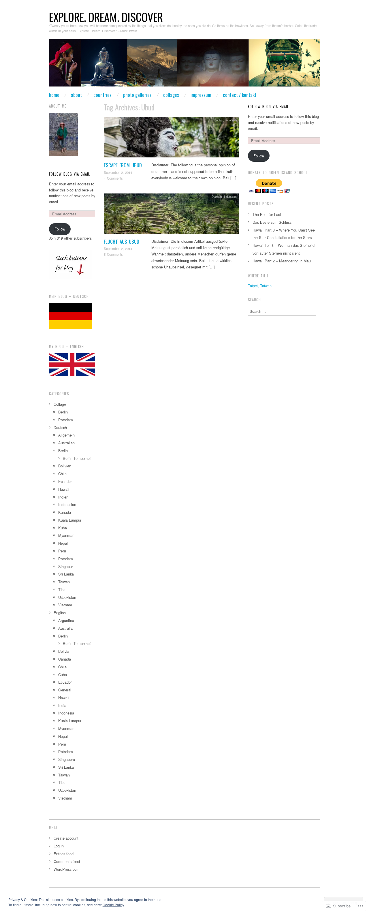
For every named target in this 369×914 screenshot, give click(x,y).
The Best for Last (267, 214)
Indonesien (230, 197)
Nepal (63, 543)
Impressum (201, 94)
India (62, 705)
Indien (63, 497)
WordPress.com (67, 869)
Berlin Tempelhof (77, 458)
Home (54, 94)
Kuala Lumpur (69, 520)
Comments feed (67, 861)
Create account (66, 838)
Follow (59, 229)
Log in (59, 846)
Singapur (65, 566)
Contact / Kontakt (239, 94)
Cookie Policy (113, 904)
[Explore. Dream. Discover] (184, 65)
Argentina (66, 620)
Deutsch (217, 197)
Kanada (64, 512)
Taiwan (64, 581)
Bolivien (64, 466)
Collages (171, 94)
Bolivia (63, 651)
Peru (62, 551)
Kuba (62, 528)
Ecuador (65, 481)
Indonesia (231, 120)
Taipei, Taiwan (260, 285)
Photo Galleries (137, 94)
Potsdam (65, 419)
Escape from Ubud (123, 165)
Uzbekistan (67, 790)
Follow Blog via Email (69, 174)
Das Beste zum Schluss (272, 222)
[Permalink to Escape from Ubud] (171, 139)
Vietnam (65, 605)
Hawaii (63, 489)
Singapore (66, 759)
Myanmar (66, 535)
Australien (66, 442)
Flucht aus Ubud (121, 241)
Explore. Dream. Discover (106, 17)
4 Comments (113, 178)
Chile (62, 473)
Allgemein (66, 435)
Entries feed (64, 853)
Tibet (62, 589)
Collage (60, 404)
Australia (65, 628)
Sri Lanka (66, 574)
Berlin (63, 412)
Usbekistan (67, 597)
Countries (102, 94)
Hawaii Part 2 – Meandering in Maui (282, 261)
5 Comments (113, 254)
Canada (64, 659)
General (64, 690)
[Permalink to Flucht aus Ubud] (171, 215)
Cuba (62, 674)
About (76, 94)
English (218, 120)
